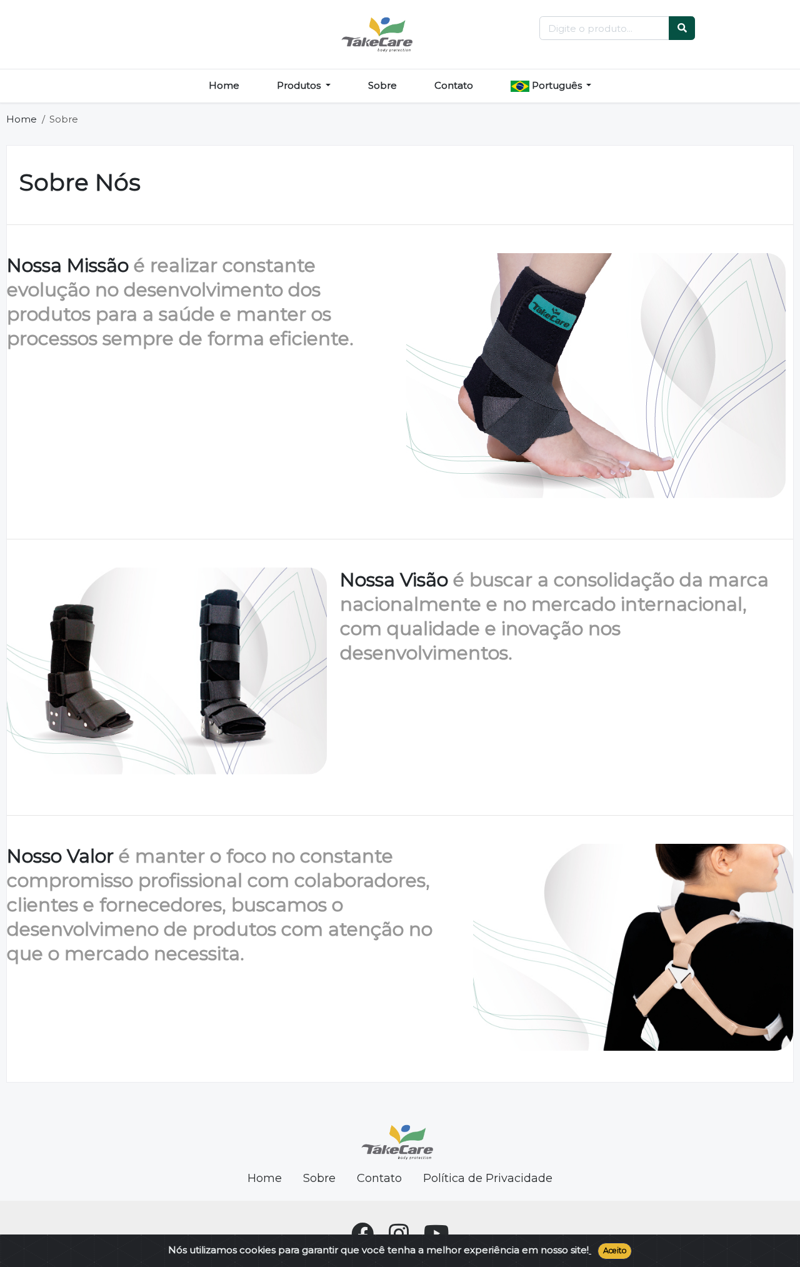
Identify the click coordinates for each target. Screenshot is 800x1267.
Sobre (382, 85)
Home (224, 85)
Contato (453, 85)
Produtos (300, 85)
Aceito (615, 1250)
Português (556, 85)
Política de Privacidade (487, 1178)
